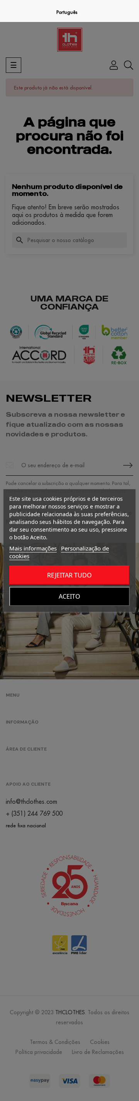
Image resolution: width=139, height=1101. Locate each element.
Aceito (69, 596)
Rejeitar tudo (69, 575)
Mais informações (33, 548)
